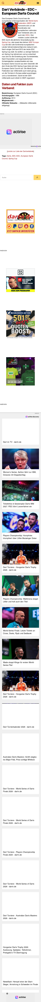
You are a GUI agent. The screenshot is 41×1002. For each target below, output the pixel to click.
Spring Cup (6, 42)
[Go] (37, 177)
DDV (27, 35)
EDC (18, 156)
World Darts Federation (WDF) (28, 21)
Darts (9, 156)
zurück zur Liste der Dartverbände (20, 151)
